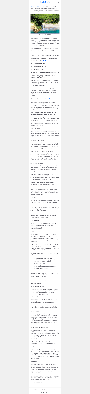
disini (44, 60)
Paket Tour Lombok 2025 (37, 6)
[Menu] (31, 2)
